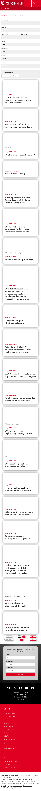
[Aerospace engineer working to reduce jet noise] (20, 526)
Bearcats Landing (9, 739)
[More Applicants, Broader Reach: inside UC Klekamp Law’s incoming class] (20, 186)
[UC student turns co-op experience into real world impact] (20, 502)
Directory (7, 764)
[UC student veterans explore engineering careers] (20, 414)
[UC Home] (12, 3)
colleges (4, 48)
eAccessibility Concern (14, 784)
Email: (8, 655)
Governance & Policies (11, 761)
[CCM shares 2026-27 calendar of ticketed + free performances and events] (20, 335)
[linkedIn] (32, 688)
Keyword (4, 20)
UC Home (4, 16)
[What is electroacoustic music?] (20, 139)
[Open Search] (33, 3)
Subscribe (20, 674)
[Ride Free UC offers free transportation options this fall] (20, 114)
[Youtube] (26, 688)
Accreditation (27, 786)
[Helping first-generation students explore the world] (20, 477)
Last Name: (10, 667)
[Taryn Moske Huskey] (20, 164)
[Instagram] (20, 688)
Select (4, 44)
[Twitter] (14, 688)
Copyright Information (15, 786)
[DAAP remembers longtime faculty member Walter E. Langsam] (20, 363)
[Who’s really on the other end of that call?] (20, 586)
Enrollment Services (10, 716)
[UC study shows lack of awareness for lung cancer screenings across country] (20, 215)
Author (4, 63)
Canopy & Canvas (10, 713)
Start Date (5, 34)
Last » (33, 639)
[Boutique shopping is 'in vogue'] (20, 244)
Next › (33, 636)
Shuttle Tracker (9, 729)
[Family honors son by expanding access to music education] (20, 388)
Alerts (3, 779)
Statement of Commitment (20, 781)
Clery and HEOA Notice (14, 779)
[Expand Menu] (38, 8)
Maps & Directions (10, 748)
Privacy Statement (29, 784)
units (3, 56)
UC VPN (6, 736)
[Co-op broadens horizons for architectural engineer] (20, 617)
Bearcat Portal (8, 726)
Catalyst (6, 723)
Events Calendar (9, 768)
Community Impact (10, 758)
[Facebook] (8, 688)
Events (3, 27)
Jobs (5, 751)
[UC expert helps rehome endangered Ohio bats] (20, 447)
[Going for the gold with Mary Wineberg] (20, 310)
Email (5, 720)
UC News (13, 16)
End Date (23, 34)
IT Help (6, 733)
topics (3, 41)
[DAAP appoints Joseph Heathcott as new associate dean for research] (20, 86)
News (6, 755)
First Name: (10, 661)
